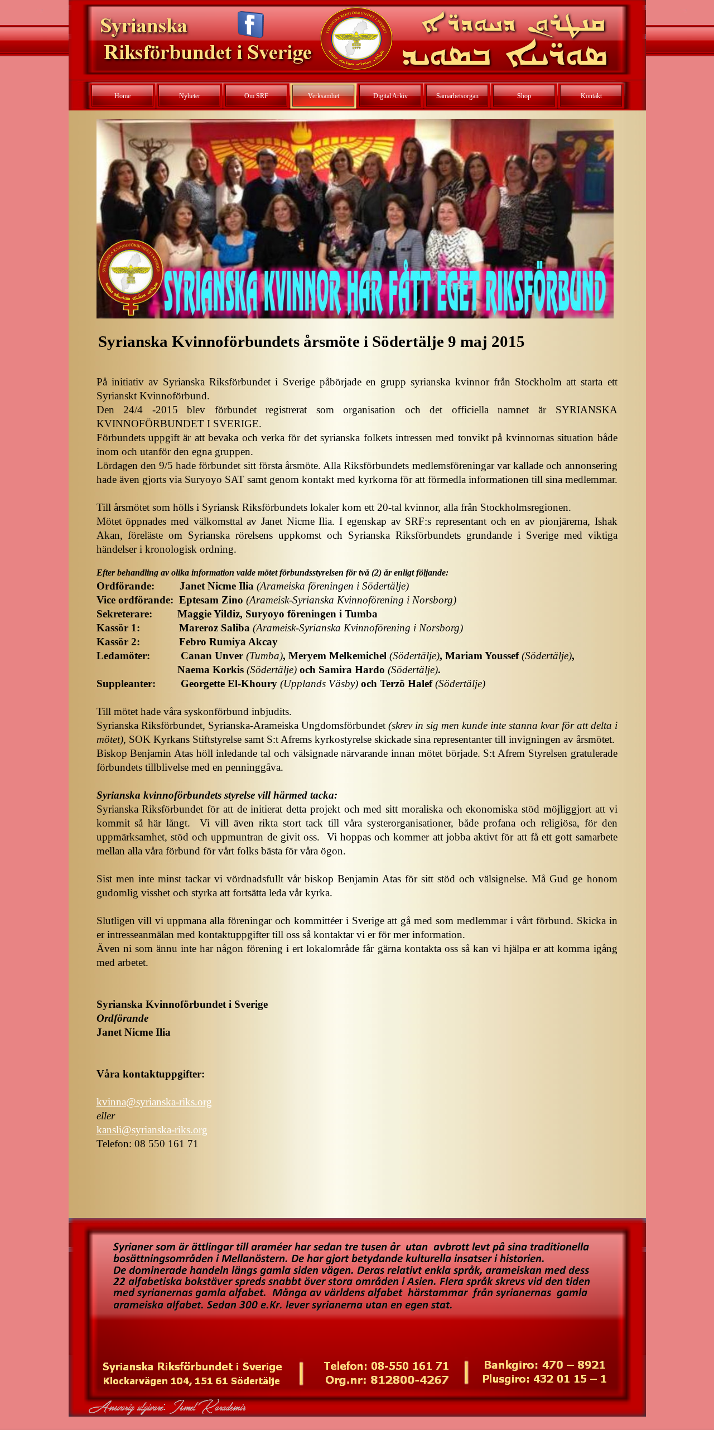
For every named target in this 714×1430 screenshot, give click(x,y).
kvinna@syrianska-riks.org (154, 1102)
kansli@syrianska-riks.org (152, 1130)
